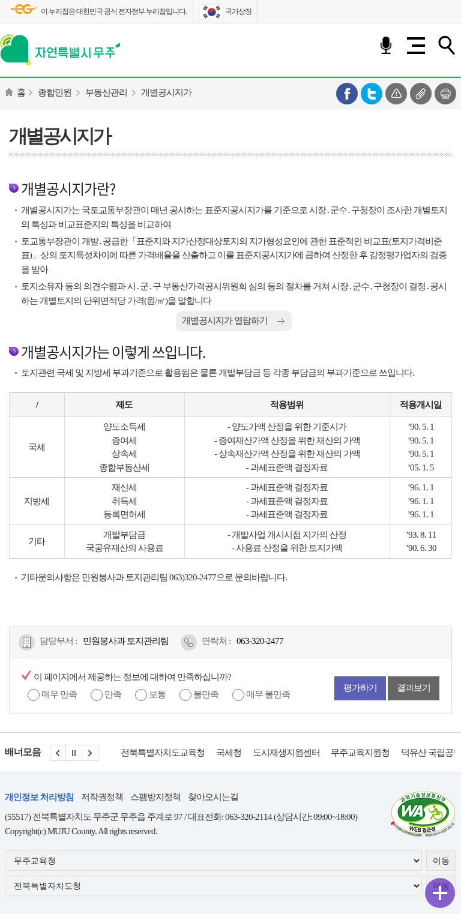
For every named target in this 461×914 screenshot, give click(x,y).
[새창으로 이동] (423, 812)
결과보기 (413, 688)
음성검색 (386, 46)
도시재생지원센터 (248, 752)
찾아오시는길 (213, 797)
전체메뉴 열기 (416, 46)
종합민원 (54, 92)
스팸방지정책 (155, 797)
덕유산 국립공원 (393, 752)
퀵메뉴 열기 (440, 893)
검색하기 (446, 46)
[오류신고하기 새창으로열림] (396, 92)
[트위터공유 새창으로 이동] (371, 92)
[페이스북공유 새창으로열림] (347, 92)
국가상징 (238, 11)
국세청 (190, 752)
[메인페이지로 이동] (60, 48)
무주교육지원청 (321, 752)
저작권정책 (102, 797)
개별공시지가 (166, 92)
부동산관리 (106, 92)
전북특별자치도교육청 (124, 752)
